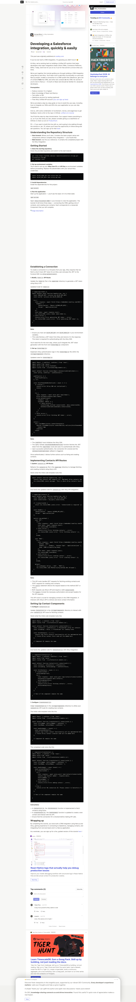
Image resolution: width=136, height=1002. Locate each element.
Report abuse (62, 926)
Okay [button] (27, 999)
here (58, 128)
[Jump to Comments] (22, 73)
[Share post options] (22, 88)
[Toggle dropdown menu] (82, 836)
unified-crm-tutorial (67, 113)
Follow (102, 12)
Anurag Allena (38, 34)
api (44, 52)
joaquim (36, 916)
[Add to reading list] (22, 78)
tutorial (48, 52)
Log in (101, 2)
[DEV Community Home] (22, 2)
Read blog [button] (34, 879)
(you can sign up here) (60, 99)
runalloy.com (59, 56)
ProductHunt (53, 121)
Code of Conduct (53, 926)
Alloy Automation (49, 34)
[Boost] (22, 83)
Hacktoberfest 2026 (95, 84)
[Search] (26, 2)
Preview (44, 899)
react (32, 52)
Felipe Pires (37, 905)
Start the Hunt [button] (36, 977)
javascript (39, 52)
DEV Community (104, 18)
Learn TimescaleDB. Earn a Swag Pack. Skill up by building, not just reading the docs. (56, 960)
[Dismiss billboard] (117, 979)
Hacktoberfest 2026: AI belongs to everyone (100, 75)
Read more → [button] (94, 93)
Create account (110, 2)
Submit (36, 899)
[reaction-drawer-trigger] (22, 67)
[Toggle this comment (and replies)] (31, 907)
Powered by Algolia (67, 2)
